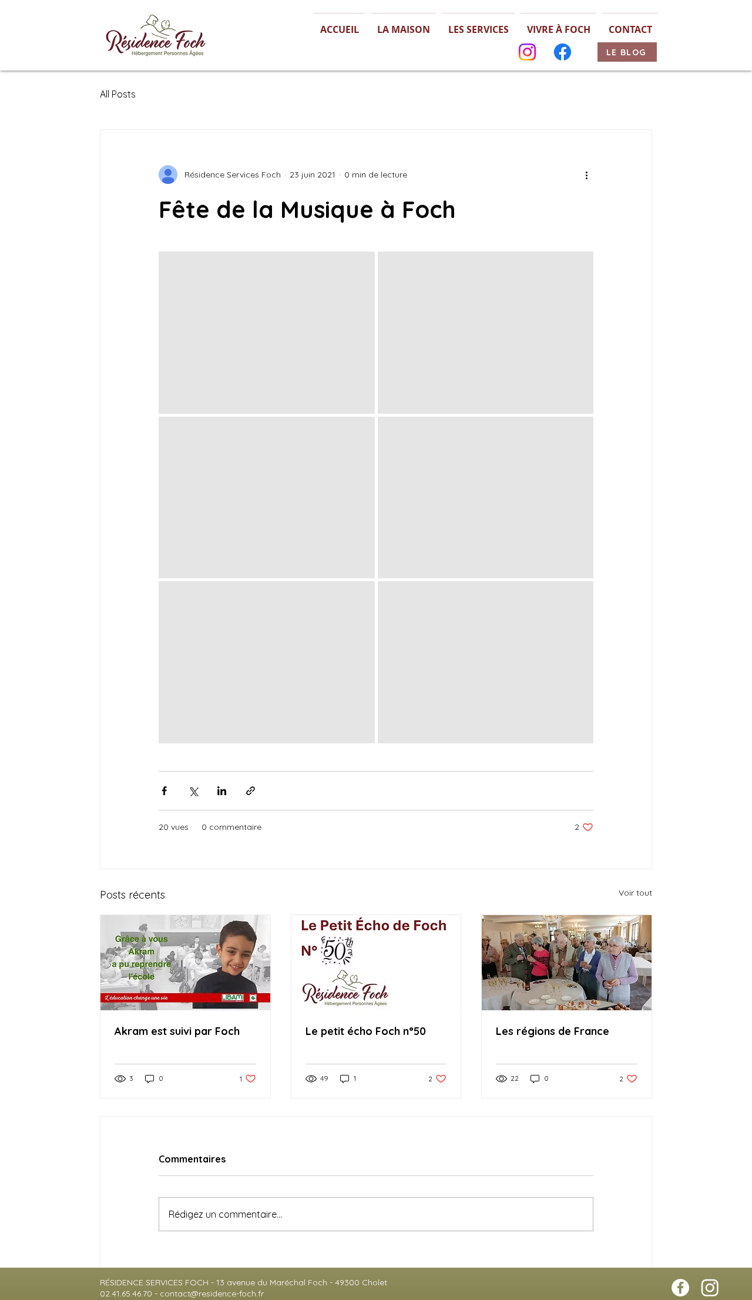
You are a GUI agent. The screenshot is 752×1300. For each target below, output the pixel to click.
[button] (403, 24)
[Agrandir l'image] (267, 333)
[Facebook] (562, 52)
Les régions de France (552, 1031)
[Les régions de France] (567, 962)
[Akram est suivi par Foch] (185, 962)
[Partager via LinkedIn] (221, 790)
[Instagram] (527, 52)
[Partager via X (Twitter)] (193, 790)
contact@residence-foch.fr (212, 1293)
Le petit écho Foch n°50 (366, 1031)
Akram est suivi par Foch (177, 1031)
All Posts (118, 94)
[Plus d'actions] (586, 174)
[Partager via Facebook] (164, 790)
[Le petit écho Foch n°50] (376, 962)
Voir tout (635, 892)
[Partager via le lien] (250, 790)
